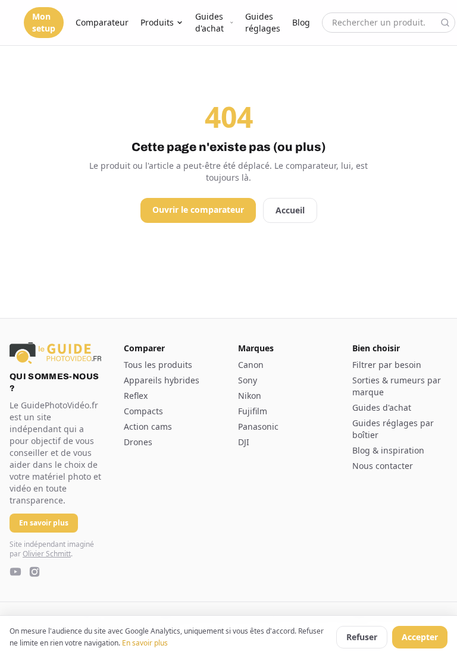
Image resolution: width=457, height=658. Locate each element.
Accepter (420, 637)
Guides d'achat (209, 22)
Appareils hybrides (161, 380)
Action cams (148, 426)
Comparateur (102, 22)
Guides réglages (262, 22)
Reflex (136, 395)
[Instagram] (34, 572)
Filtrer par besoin (386, 364)
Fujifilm (252, 411)
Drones (138, 442)
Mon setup (43, 22)
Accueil (290, 210)
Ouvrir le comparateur (198, 209)
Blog (301, 22)
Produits (157, 22)
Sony (247, 380)
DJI (243, 442)
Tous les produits (158, 364)
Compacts (143, 411)
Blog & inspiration (388, 450)
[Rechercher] (445, 22)
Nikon (249, 395)
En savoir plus (145, 643)
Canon (251, 364)
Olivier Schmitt (47, 554)
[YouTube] (15, 572)
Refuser (361, 637)
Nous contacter (382, 465)
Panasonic (258, 426)
